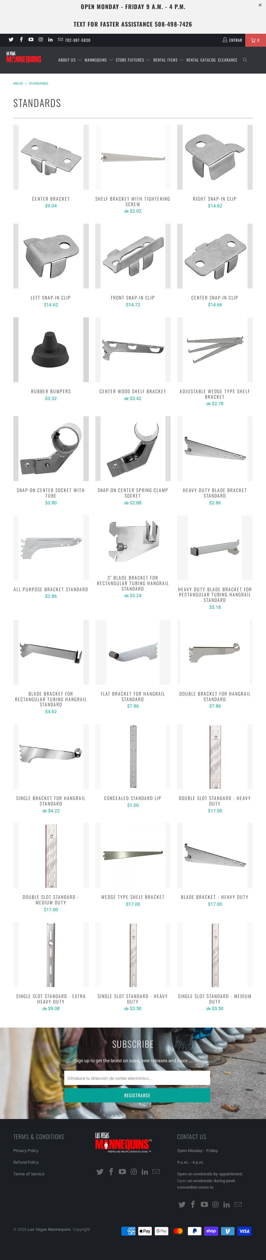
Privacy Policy (26, 1150)
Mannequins (96, 60)
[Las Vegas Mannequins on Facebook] (20, 40)
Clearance (227, 60)
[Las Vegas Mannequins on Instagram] (40, 40)
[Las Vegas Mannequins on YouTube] (30, 40)
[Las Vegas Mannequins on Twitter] (11, 40)
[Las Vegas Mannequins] (24, 58)
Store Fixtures (131, 60)
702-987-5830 (78, 40)
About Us (67, 60)
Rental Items (166, 60)
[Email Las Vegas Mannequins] (60, 40)
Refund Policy (26, 1162)
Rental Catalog (201, 60)
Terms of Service (28, 1174)
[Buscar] (245, 60)
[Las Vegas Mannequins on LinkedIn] (50, 40)
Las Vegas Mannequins (49, 1229)
